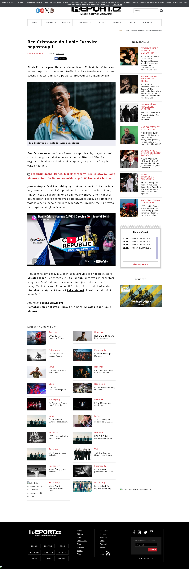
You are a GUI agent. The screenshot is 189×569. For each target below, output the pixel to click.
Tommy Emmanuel (141, 248)
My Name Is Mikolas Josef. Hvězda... (58, 404)
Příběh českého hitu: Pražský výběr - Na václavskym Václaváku (150, 116)
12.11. (126, 248)
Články (50, 23)
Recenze (53, 332)
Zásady (103, 547)
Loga (102, 541)
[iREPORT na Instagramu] (52, 10)
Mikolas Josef (36, 278)
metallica (48, 552)
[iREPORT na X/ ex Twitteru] (47, 10)
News (34, 23)
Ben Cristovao (37, 153)
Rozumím (117, 5)
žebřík (34, 546)
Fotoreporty (84, 23)
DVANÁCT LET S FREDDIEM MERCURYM (149, 50)
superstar (34, 552)
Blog (101, 23)
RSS (102, 554)
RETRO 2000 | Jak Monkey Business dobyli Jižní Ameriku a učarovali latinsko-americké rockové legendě (151, 188)
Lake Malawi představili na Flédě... (104, 470)
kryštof (62, 552)
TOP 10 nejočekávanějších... (58, 389)
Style (51, 384)
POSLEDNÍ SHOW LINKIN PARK (150, 201)
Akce (132, 23)
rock (62, 546)
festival (48, 546)
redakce (60, 53)
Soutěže (117, 23)
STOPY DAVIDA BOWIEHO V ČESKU (149, 78)
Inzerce (103, 534)
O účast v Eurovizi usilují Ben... (57, 371)
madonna (62, 558)
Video (65, 23)
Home (121, 31)
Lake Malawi (75, 290)
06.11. (126, 242)
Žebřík (145, 23)
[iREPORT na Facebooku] (38, 10)
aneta (48, 558)
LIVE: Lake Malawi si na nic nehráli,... (58, 437)
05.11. (126, 238)
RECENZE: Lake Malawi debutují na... (104, 437)
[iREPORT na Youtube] (42, 10)
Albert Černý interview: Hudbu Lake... (56, 488)
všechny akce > (140, 264)
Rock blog (99, 384)
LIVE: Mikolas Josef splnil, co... (103, 404)
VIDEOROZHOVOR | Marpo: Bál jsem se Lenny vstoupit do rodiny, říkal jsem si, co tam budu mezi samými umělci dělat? (151, 138)
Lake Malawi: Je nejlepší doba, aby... (103, 487)
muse (34, 558)
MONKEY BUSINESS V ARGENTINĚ (147, 176)
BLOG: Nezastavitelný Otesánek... (104, 389)
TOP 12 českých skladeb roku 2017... (103, 421)
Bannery (103, 537)
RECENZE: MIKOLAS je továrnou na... (104, 337)
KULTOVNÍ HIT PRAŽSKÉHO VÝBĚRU (148, 106)
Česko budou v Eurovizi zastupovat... (59, 421)
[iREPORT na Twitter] (146, 532)
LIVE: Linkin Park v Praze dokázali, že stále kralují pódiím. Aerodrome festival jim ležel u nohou (150, 210)
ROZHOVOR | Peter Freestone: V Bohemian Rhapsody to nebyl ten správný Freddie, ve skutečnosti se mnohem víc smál (150, 63)
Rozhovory (54, 449)
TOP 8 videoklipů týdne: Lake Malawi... (104, 454)
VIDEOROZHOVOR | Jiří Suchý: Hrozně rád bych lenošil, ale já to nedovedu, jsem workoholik (150, 163)
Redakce (104, 531)
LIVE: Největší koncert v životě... (57, 337)
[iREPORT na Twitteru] (140, 532)
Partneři (103, 544)
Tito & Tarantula (140, 238)
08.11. (126, 245)
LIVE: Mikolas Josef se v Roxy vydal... (103, 371)
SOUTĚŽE (140, 279)
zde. (107, 5)
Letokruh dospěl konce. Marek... (56, 355)
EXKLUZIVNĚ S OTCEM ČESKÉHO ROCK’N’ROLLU (151, 153)
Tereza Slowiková (52, 302)
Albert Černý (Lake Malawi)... (57, 454)
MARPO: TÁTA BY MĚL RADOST (150, 128)
